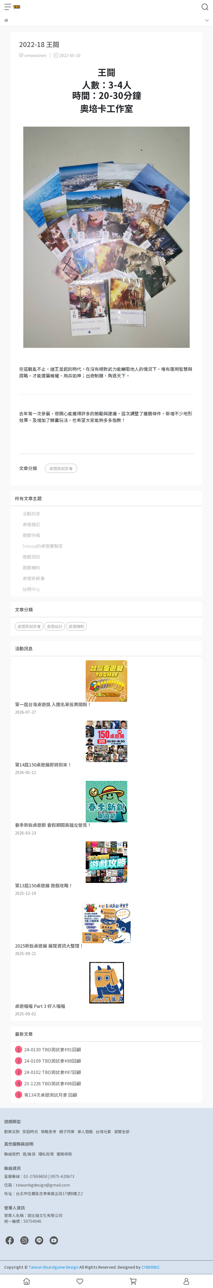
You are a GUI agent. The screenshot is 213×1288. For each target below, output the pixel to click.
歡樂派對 (12, 1131)
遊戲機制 (31, 567)
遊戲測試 (31, 556)
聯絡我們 (12, 1154)
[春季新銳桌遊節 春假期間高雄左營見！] (106, 801)
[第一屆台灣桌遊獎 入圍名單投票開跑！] (106, 681)
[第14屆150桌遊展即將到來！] (106, 741)
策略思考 (48, 1131)
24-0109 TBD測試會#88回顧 (49, 1060)
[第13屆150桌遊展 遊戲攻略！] (106, 862)
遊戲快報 (31, 535)
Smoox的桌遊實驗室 (42, 546)
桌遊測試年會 (61, 468)
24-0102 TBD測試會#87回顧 (49, 1072)
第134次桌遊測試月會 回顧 (47, 1094)
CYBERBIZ (150, 1267)
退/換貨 (29, 1154)
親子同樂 (67, 1131)
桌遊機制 (76, 626)
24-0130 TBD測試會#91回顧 (49, 1049)
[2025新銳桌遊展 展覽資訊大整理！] (106, 922)
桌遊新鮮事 (33, 578)
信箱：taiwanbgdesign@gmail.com (37, 1185)
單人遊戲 (85, 1131)
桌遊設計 (54, 626)
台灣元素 (103, 1131)
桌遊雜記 (31, 524)
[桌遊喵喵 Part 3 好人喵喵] (106, 982)
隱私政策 (46, 1154)
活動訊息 (31, 513)
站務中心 (31, 589)
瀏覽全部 (122, 1131)
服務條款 (64, 1154)
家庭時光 (30, 1131)
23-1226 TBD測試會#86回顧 (49, 1083)
